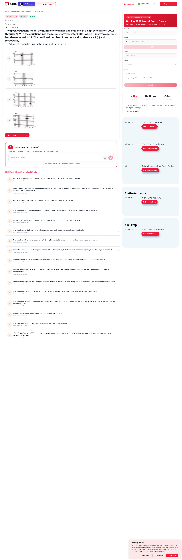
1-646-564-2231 (130, 4)
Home (7, 11)
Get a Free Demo (150, 148)
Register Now (168, 4)
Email (126, 51)
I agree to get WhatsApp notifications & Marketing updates (145, 78)
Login (154, 4)
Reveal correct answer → (17, 135)
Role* (126, 60)
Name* (126, 29)
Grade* (126, 69)
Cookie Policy (160, 551)
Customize (159, 555)
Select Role (129, 64)
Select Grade (130, 73)
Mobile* (126, 38)
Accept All (172, 555)
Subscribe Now (149, 126)
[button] (61, 58)
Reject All (145, 555)
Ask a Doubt (15, 11)
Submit (151, 85)
